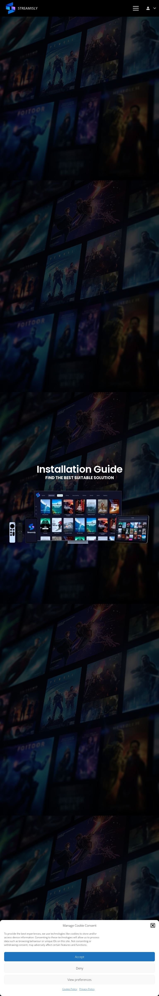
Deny (79, 968)
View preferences (79, 980)
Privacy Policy (87, 989)
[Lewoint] (10, 8)
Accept (79, 957)
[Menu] (136, 8)
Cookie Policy (69, 989)
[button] (153, 925)
